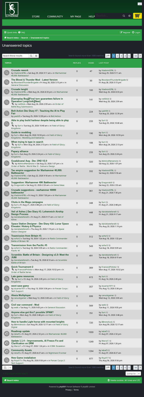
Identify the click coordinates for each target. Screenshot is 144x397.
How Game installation (23, 357)
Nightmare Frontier (57, 353)
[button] (107, 56)
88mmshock (19, 324)
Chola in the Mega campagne (27, 202)
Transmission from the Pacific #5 (29, 245)
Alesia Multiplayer (21, 295)
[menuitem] (21, 32)
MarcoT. (17, 346)
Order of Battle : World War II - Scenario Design (33, 166)
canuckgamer (20, 298)
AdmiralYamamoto (26, 163)
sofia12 (17, 238)
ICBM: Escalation (57, 346)
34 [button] (135, 55)
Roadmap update (20, 331)
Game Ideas (59, 185)
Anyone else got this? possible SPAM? (32, 312)
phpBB (62, 386)
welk (16, 307)
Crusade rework (19, 70)
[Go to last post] (115, 70)
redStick (21, 104)
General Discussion (20, 85)
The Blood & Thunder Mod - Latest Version (34, 79)
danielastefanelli (21, 217)
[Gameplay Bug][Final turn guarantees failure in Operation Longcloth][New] (37, 100)
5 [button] (129, 55)
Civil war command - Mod (25, 304)
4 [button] (125, 55)
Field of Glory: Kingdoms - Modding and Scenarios (37, 136)
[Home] (3, 1)
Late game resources (22, 276)
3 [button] (121, 55)
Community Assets (21, 350)
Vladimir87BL (20, 73)
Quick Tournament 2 (22, 267)
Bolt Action (56, 116)
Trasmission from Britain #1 (26, 235)
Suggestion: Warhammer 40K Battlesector (34, 182)
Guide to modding (21, 132)
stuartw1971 (19, 288)
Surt (20, 125)
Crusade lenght (19, 89)
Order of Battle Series (21, 272)
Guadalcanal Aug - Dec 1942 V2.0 (29, 161)
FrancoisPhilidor (25, 269)
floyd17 (17, 360)
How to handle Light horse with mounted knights (37, 321)
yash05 (17, 116)
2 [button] (117, 55)
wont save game (20, 285)
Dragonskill (19, 185)
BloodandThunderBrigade (26, 82)
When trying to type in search (27, 142)
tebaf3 (17, 334)
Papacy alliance (19, 151)
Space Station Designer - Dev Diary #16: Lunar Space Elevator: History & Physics (40, 225)
